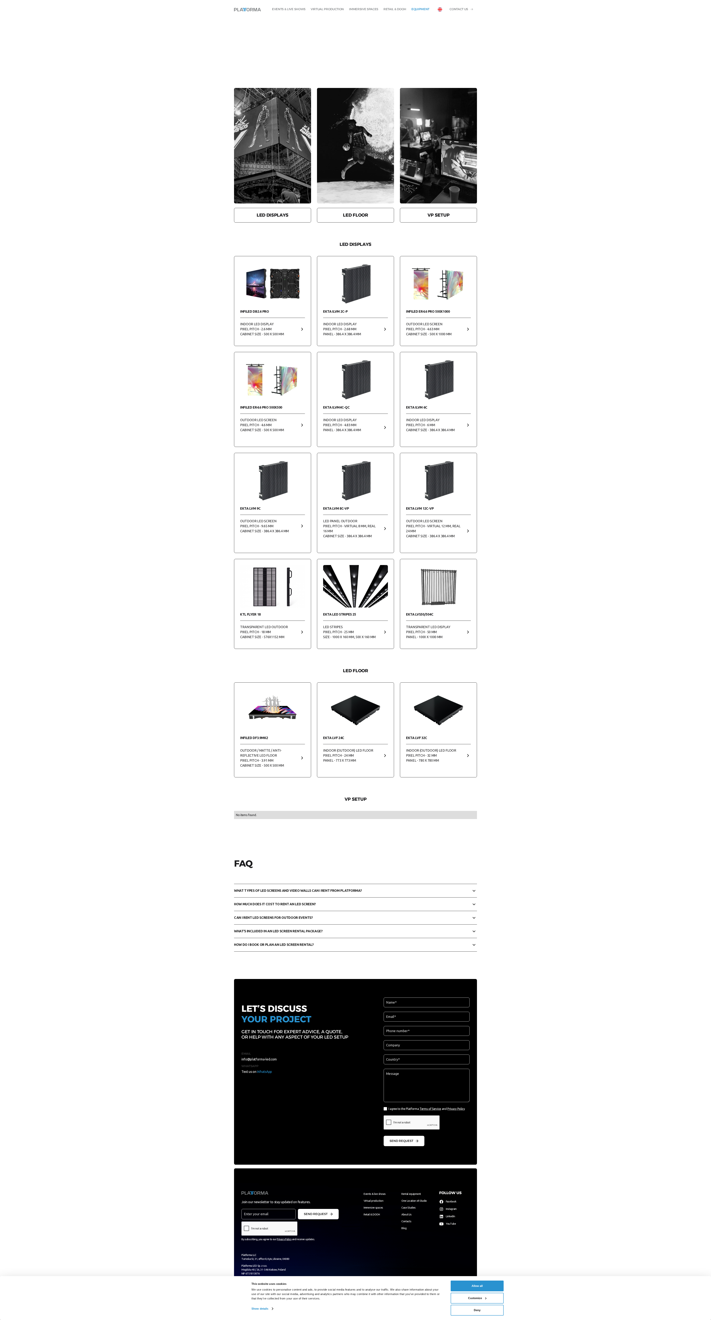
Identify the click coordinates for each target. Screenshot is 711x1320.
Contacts (406, 1221)
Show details (259, 1308)
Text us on (256, 1071)
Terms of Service (430, 1108)
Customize (475, 1298)
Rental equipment (411, 1193)
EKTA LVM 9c (250, 508)
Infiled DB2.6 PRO (254, 311)
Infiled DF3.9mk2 (254, 738)
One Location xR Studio (414, 1200)
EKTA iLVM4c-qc (336, 407)
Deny (477, 1310)
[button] (439, 9)
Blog (404, 1228)
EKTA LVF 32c (416, 738)
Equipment (420, 9)
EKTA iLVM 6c (416, 407)
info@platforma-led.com (259, 1059)
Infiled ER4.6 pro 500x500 (261, 407)
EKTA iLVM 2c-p (335, 311)
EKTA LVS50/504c (419, 614)
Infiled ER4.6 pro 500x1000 (428, 311)
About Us (406, 1214)
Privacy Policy (456, 1108)
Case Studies (408, 1207)
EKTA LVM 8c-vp (336, 508)
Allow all (477, 1285)
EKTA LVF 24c (333, 738)
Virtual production (373, 1200)
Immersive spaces (363, 9)
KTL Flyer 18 (250, 614)
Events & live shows (289, 9)
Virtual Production (327, 9)
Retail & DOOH (394, 9)
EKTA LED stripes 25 (339, 614)
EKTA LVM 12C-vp (420, 508)
